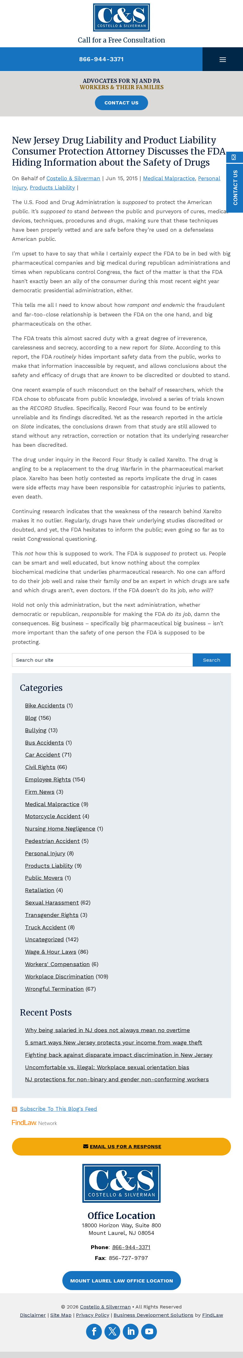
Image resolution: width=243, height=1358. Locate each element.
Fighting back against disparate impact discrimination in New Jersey (118, 1054)
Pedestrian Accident (52, 841)
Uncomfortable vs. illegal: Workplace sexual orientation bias (107, 1067)
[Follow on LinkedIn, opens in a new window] (131, 1332)
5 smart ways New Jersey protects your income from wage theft (113, 1042)
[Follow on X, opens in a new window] (112, 1332)
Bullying (36, 730)
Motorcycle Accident (53, 816)
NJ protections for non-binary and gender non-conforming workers (117, 1079)
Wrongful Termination (54, 988)
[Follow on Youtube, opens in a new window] (149, 1332)
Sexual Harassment (52, 902)
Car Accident (42, 754)
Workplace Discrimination (59, 976)
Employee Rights (48, 779)
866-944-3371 (101, 59)
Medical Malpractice (169, 178)
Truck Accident (45, 927)
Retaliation (39, 890)
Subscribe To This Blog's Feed (58, 1109)
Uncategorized (44, 939)
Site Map (61, 1315)
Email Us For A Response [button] (125, 1146)
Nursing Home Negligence (60, 828)
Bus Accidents (44, 742)
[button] (223, 59)
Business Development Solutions (153, 1315)
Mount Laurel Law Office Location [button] (121, 1281)
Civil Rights (40, 767)
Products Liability (52, 187)
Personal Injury (45, 853)
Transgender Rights (51, 914)
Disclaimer (33, 1315)
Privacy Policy (92, 1315)
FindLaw (212, 1315)
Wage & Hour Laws (50, 951)
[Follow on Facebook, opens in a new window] (94, 1332)
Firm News (39, 791)
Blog (31, 717)
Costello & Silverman (73, 178)
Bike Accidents (45, 705)
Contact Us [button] (121, 103)
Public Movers (44, 877)
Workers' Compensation (57, 964)
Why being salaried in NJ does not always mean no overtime (107, 1030)
